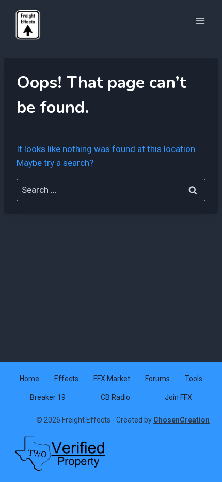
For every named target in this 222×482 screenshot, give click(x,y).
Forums (157, 378)
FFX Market (111, 378)
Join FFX (178, 397)
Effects (66, 378)
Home (29, 378)
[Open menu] (200, 20)
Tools (193, 378)
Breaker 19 (48, 397)
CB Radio (115, 397)
